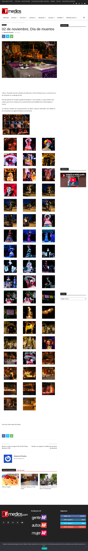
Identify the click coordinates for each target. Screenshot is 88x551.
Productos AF (71, 17)
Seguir (83, 519)
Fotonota (7, 22)
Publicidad (53, 1)
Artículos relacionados (9, 470)
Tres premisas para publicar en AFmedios (40, 1)
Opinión (59, 17)
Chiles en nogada (6, 487)
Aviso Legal (17, 1)
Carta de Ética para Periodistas (68, 1)
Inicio (3, 22)
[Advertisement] (73, 145)
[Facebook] (73, 3)
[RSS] (79, 3)
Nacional (41, 17)
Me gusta (82, 516)
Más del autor (20, 470)
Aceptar (44, 548)
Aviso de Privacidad (26, 1)
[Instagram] (76, 3)
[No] (86, 546)
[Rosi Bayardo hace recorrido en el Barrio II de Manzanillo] (48, 479)
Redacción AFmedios (8, 32)
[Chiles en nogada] (10, 479)
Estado (13, 17)
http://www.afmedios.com (19, 458)
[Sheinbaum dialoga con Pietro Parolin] (29, 479)
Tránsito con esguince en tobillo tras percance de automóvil (44, 447)
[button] (84, 18)
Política (22, 17)
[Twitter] (82, 3)
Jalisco (50, 17)
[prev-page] (3, 492)
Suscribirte (82, 527)
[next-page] (6, 492)
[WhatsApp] (11, 36)
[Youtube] (85, 3)
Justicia (32, 17)
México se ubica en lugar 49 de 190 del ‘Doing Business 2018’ (15, 447)
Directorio (58, 1)
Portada (6, 17)
